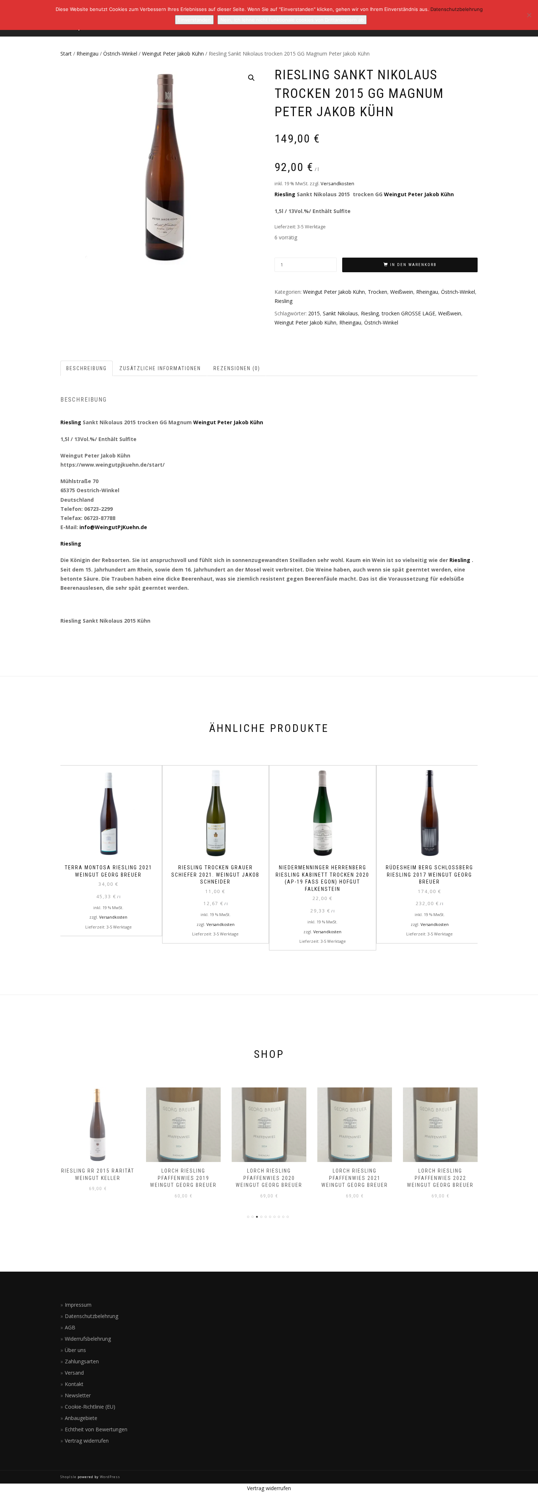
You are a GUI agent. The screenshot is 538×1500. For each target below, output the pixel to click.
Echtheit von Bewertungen (96, 1429)
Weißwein (401, 291)
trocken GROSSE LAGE (408, 313)
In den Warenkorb (413, 264)
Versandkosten (337, 184)
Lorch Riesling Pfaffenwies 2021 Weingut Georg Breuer (354, 1178)
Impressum (78, 1304)
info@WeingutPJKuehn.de (113, 527)
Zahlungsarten (82, 1361)
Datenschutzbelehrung (91, 1316)
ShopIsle (69, 1476)
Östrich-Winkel (120, 53)
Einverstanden (194, 20)
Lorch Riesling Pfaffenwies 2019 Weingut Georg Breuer (183, 1178)
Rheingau (87, 53)
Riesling (284, 194)
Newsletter (78, 1395)
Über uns (75, 1350)
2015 (314, 313)
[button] (251, 77)
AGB (70, 1327)
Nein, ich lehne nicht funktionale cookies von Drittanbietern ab (292, 20)
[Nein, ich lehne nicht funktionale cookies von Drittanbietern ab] (529, 15)
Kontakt (74, 1384)
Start (66, 53)
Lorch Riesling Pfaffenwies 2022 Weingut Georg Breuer (440, 1178)
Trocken (377, 291)
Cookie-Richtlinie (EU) (90, 1406)
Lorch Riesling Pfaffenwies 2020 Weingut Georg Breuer (269, 1178)
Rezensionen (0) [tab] (236, 368)
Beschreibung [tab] (86, 368)
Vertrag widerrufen (87, 1440)
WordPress (109, 1476)
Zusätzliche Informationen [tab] (160, 368)
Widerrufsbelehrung (88, 1338)
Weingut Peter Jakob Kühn (173, 53)
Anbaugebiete (81, 1417)
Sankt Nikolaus (340, 313)
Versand (74, 1372)
